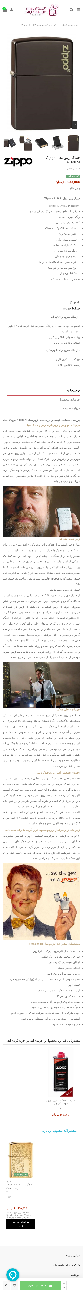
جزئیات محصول (69, 399)
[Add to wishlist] (14, 1285)
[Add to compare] (6, 1285)
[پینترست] (71, 302)
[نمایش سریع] (55, 1095)
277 (8, 1204)
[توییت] (75, 302)
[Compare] (60, 1095)
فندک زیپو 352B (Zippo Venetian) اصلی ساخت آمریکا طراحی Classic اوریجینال (19, 1215)
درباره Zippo (71, 408)
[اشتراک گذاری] (78, 302)
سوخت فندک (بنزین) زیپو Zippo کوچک (60, 1102)
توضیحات (73, 390)
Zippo (8, 1196)
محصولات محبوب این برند (59, 1130)
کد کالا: (76, 169)
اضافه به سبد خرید (37, 1285)
